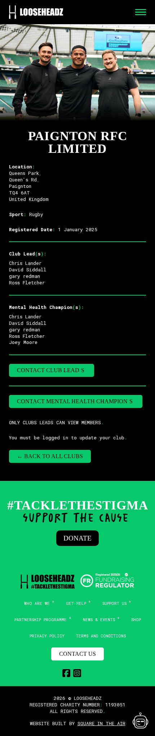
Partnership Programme (40, 619)
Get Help (76, 603)
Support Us (114, 603)
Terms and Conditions (101, 635)
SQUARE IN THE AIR (101, 723)
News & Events (99, 619)
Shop (136, 619)
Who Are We (37, 603)
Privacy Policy (47, 635)
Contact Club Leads (51, 370)
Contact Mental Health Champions (75, 401)
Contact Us (77, 654)
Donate (77, 538)
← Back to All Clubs (50, 456)
